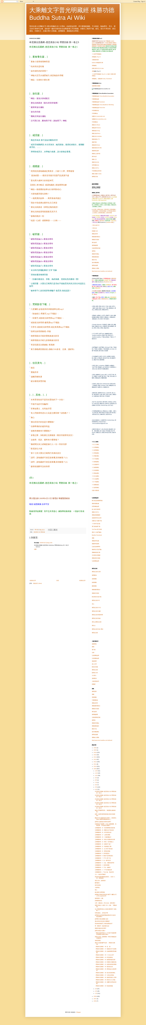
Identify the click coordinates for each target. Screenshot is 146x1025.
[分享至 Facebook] (55, 530)
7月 (96, 782)
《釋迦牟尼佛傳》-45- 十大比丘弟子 (104, 955)
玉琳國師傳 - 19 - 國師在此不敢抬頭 (104, 830)
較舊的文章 (82, 580)
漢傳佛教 (94, 579)
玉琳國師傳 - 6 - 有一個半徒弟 (103, 860)
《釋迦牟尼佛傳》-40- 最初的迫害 (104, 966)
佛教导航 (94, 142)
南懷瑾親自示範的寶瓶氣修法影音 (45, 336)
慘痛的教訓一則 (37, 216)
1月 (96, 993)
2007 (95, 998)
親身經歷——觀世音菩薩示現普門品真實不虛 (50, 175)
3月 (96, 988)
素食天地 (94, 259)
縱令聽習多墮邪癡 (38, 381)
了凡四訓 (106, 42)
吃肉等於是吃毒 (37, 66)
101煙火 (94, 675)
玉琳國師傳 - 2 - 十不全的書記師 (103, 869)
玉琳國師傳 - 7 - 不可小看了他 (103, 858)
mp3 (97, 520)
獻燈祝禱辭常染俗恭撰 (40, 466)
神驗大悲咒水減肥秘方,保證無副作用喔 (47, 75)
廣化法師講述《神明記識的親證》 (45, 207)
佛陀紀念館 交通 (96, 571)
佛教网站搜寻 (95, 150)
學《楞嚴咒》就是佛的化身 (102, 926)
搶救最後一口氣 (99, 898)
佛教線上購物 (95, 268)
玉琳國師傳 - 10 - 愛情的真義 (102, 851)
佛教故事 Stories (96, 127)
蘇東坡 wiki (95, 672)
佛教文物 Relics (96, 133)
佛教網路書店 (95, 257)
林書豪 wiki (95, 231)
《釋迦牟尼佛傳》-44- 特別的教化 (104, 957)
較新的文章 (33, 580)
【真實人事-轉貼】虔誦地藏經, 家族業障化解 (48, 185)
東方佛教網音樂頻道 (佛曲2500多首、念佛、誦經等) (52, 349)
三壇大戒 (94, 228)
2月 (96, 991)
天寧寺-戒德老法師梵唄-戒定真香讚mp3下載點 (50, 327)
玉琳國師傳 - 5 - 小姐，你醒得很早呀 (104, 863)
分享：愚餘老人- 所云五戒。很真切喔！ (105, 903)
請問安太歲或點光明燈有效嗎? (103, 821)
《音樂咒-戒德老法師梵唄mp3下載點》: (47, 318)
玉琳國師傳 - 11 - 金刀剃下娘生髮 (104, 848)
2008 (95, 996)
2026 (95, 748)
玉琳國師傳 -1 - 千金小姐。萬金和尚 (104, 872)
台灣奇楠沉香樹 (111, 211)
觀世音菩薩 (95, 667)
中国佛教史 (95, 122)
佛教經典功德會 (96, 558)
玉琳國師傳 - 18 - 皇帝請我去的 (103, 832)
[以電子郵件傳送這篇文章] (49, 530)
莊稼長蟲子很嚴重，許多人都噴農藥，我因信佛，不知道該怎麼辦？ (105, 824)
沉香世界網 (109, 212)
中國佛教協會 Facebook (98, 102)
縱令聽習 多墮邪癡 (100, 892)
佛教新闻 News (96, 145)
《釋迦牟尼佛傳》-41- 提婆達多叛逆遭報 (105, 964)
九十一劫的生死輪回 (100, 874)
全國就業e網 (95, 59)
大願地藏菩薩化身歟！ (41, 194)
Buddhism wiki (108, 282)
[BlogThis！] (51, 530)
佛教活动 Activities (97, 136)
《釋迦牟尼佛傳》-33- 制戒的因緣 (104, 986)
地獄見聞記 (98, 940)
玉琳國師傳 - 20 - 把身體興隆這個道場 (105, 827)
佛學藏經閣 (95, 245)
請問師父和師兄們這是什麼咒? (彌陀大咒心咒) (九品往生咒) (106, 895)
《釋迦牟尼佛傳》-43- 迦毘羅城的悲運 (105, 959)
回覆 (35, 549)
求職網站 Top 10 (96, 57)
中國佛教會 (95, 700)
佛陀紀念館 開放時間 (97, 614)
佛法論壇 (94, 242)
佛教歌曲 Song (96, 130)
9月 (96, 778)
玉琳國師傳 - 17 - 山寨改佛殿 (102, 834)
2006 (95, 1001)
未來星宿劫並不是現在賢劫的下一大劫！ (48, 400)
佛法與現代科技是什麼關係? (43, 422)
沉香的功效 (100, 209)
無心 (33, 417)
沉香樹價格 (112, 209)
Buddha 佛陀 (110, 222)
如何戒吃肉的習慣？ (39, 71)
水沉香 (94, 209)
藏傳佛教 (94, 586)
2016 (95, 752)
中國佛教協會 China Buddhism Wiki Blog (103, 104)
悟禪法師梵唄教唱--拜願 (41, 331)
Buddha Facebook (97, 535)
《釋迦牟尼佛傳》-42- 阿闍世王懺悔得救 (105, 962)
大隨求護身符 (95, 681)
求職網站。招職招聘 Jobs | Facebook (102, 78)
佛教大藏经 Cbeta (96, 173)
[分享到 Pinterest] (57, 530)
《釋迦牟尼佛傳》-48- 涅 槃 (102, 946)
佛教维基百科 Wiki (97, 148)
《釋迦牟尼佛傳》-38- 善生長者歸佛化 (105, 972)
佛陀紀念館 (95, 632)
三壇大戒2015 (95, 225)
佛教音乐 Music (96, 125)
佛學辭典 (94, 575)
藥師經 (111, 42)
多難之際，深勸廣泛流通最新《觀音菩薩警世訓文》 (53, 435)
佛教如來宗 (95, 234)
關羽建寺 (97, 883)
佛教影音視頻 (95, 239)
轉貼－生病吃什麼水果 (40, 80)
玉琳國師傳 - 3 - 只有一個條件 (103, 867)
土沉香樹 (94, 212)
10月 (96, 775)
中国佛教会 (95, 113)
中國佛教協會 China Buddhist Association (103, 96)
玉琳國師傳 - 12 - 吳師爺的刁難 (103, 846)
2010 (95, 766)
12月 (96, 771)
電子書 (93, 649)
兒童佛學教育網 (96, 248)
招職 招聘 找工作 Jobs (98, 68)
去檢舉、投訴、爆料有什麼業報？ (45, 440)
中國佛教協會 (95, 99)
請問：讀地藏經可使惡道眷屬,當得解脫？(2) (49, 462)
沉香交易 (106, 209)
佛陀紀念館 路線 (96, 618)
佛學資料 (94, 691)
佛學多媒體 (100, 44)
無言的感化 (98, 885)
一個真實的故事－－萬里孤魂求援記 (46, 198)
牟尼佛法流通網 (96, 555)
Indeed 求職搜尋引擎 (97, 62)
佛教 (99, 299)
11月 (96, 773)
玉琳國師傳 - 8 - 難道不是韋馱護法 (104, 855)
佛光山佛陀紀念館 (96, 622)
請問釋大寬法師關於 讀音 (101, 919)
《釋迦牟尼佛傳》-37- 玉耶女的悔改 (104, 975)
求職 (93, 71)
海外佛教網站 (95, 262)
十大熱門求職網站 (96, 54)
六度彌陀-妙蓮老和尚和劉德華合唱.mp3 (47, 309)
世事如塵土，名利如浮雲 (41, 409)
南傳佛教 (94, 582)
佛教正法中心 (95, 168)
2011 (95, 764)
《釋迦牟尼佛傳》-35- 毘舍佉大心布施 (105, 980)
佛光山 (93, 625)
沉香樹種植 (95, 211)
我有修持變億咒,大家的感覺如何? (104, 923)
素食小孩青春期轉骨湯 (40, 62)
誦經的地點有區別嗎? (100, 928)
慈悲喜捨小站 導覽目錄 (39, 532)
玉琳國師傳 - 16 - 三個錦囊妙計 (103, 837)
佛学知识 (94, 156)
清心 (93, 604)
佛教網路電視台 (96, 236)
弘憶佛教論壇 (95, 561)
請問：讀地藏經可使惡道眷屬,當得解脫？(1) (49, 458)
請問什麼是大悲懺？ (100, 930)
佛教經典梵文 (105, 299)
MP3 (95, 464)
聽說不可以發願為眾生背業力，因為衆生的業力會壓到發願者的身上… (105, 818)
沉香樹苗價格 (102, 211)
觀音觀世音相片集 (96, 596)
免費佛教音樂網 (96, 86)
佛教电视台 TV (96, 139)
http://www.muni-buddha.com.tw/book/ (102, 271)
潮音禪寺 (102, 220)
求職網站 (94, 65)
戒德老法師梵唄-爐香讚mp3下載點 (45, 322)
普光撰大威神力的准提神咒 (42, 180)
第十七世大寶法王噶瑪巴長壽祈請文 (46, 453)
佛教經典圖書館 (107, 44)
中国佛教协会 (95, 110)
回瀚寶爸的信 (98, 900)
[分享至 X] (53, 530)
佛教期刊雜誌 (95, 254)
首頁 (57, 580)
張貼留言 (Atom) (37, 583)
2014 (95, 757)
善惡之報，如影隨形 (100, 880)
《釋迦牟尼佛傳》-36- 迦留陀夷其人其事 (105, 977)
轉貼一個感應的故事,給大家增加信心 (46, 189)
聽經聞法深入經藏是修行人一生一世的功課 (49, 444)
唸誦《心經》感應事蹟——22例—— (46, 220)
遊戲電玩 (94, 644)
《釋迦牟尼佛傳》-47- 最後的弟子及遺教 (105, 949)
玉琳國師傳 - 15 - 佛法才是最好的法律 (105, 839)
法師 (93, 652)
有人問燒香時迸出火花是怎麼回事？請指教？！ (50, 413)
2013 (95, 759)
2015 (95, 754)
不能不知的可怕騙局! (39, 404)
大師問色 (97, 887)
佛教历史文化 (95, 162)
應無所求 (34, 372)
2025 (95, 750)
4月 (96, 789)
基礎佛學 (94, 661)
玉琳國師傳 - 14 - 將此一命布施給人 (104, 841)
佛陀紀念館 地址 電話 (97, 629)
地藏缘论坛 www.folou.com (99, 119)
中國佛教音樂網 (101, 46)
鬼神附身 (94, 678)
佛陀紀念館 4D (96, 600)
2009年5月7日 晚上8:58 (45, 542)
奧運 (93, 646)
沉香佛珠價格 (101, 212)
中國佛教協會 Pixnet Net (98, 107)
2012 (95, 761)
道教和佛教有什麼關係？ (41, 431)
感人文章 (94, 664)
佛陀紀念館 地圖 (96, 611)
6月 (96, 785)
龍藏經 (93, 684)
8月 (96, 780)
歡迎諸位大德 (36, 449)
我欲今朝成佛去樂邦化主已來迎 (44, 203)
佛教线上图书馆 (96, 153)
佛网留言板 (95, 176)
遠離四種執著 (36, 377)
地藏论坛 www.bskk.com (98, 116)
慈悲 (33, 368)
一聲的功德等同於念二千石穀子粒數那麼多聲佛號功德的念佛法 (105, 933)
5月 (96, 787)
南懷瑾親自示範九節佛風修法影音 (45, 340)
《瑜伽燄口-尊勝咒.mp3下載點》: (44, 314)
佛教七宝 (94, 159)
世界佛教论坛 (95, 165)
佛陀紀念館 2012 (96, 607)
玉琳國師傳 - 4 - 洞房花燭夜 (102, 865)
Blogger (78, 1012)
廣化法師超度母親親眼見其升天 (44, 212)
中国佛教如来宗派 (96, 171)
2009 (95, 768)
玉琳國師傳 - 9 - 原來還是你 (102, 853)
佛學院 (93, 251)
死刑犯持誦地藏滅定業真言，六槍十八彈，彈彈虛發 (52, 171)
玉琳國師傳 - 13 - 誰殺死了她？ (103, 844)
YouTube (97, 529)
